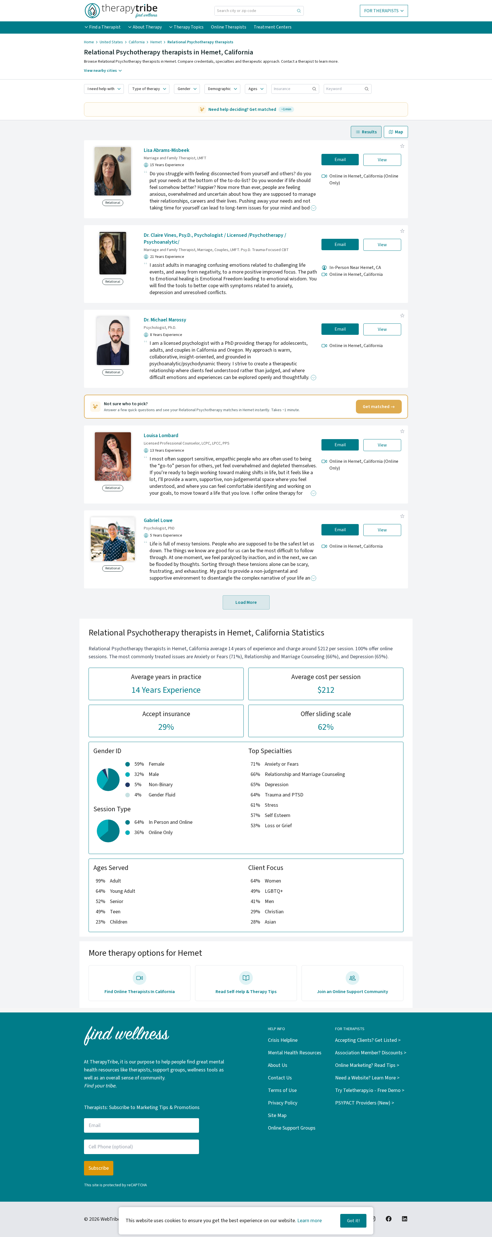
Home (89, 42)
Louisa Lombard (161, 435)
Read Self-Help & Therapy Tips (246, 992)
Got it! (353, 1221)
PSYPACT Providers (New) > (364, 1102)
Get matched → (379, 406)
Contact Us (280, 1077)
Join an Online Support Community (352, 992)
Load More (246, 602)
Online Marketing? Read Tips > (367, 1065)
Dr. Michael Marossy (165, 319)
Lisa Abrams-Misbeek (166, 150)
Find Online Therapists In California (139, 992)
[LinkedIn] (404, 1218)
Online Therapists (228, 27)
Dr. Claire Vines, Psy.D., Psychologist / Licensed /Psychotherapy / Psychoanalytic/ (215, 239)
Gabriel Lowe (158, 520)
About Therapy (147, 27)
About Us (277, 1065)
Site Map (277, 1115)
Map (399, 132)
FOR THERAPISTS (381, 11)
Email (340, 159)
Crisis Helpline (283, 1040)
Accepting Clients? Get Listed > (368, 1040)
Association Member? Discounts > (370, 1052)
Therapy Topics (189, 27)
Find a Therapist (105, 27)
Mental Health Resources (294, 1052)
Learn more (309, 1220)
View (382, 160)
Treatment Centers (273, 27)
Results (369, 132)
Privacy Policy (282, 1102)
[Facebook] (388, 1218)
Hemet (156, 42)
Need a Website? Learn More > (367, 1077)
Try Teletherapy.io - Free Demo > (369, 1090)
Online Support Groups (291, 1128)
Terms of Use (282, 1090)
